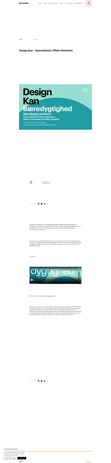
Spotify (44, 296)
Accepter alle (22, 458)
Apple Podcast (51, 296)
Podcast (21, 39)
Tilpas (7, 458)
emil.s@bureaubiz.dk (46, 183)
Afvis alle (13, 458)
